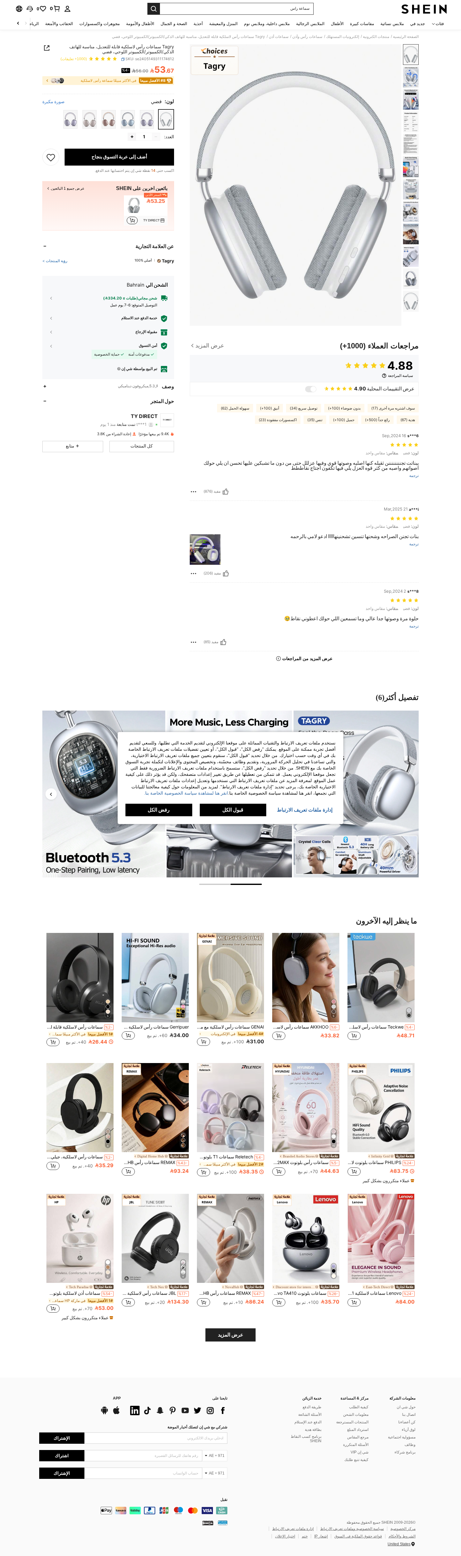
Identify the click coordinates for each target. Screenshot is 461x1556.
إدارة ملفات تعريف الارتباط (293, 1529)
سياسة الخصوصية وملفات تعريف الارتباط (352, 1529)
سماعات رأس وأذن (307, 36)
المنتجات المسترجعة (352, 1422)
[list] (177, 1410)
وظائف (410, 1444)
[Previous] (51, 794)
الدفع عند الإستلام (307, 1422)
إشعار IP (321, 1536)
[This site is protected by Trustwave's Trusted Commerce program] (222, 1523)
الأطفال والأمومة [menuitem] (140, 23)
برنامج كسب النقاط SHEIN (306, 1438)
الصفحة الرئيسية (406, 36)
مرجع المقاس (357, 1437)
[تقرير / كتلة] (193, 491)
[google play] (104, 1413)
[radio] (166, 119)
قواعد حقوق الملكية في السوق (358, 1536)
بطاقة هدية (313, 1429)
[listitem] (145, 210)
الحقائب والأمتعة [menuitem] (59, 23)
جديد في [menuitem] (417, 23)
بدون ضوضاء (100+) (344, 408)
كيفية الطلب (358, 1407)
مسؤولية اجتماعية (402, 1437)
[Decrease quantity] (156, 136)
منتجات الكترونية (376, 36)
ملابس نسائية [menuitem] (392, 23)
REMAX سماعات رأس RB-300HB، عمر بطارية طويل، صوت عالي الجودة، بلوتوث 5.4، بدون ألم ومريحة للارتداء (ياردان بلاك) (155, 1162)
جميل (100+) (343, 420)
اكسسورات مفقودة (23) (278, 420)
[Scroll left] (26, 24)
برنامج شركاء (405, 1452)
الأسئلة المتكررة (355, 1444)
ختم (305, 1536)
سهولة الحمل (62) (235, 408)
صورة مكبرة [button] (53, 101)
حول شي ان (406, 1407)
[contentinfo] (133, 1510)
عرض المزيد (230, 1334)
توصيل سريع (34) (303, 408)
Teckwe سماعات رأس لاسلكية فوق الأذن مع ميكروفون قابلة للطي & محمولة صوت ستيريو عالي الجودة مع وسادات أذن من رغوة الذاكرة (380, 1026)
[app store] (116, 1413)
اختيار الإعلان (285, 1536)
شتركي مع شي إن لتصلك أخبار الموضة (197, 1427)
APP (117, 1398)
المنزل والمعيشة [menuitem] (223, 23)
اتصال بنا (409, 1414)
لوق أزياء (409, 1429)
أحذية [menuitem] (198, 23)
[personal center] (67, 9)
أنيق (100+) (269, 408)
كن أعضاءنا (407, 1422)
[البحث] (153, 9)
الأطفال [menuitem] (337, 23)
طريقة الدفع (312, 1407)
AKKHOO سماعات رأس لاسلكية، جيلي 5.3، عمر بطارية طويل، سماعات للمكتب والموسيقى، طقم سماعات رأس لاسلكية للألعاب (305, 1026)
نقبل (223, 1500)
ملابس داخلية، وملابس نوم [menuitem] (267, 23)
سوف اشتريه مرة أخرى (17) (393, 408)
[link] (55, 8)
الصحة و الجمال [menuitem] (174, 23)
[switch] (310, 389)
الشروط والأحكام (402, 1536)
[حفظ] (50, 157)
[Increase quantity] (132, 136)
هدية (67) (407, 420)
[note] (388, 1181)
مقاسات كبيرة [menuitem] (362, 23)
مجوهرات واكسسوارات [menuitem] (99, 23)
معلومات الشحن (355, 1414)
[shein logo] (424, 9)
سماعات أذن (279, 36)
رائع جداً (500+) (377, 420)
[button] (30, 9)
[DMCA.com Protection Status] (207, 1523)
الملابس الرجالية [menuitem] (310, 23)
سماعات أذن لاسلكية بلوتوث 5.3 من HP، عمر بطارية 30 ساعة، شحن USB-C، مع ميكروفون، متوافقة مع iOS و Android (79, 1293)
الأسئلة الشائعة (309, 1414)
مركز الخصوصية (403, 1529)
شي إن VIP (359, 1452)
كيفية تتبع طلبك (356, 1460)
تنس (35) (314, 420)
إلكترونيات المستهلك (342, 36)
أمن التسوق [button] (148, 345)
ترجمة (414, 476)
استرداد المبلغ (357, 1429)
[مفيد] (225, 491)
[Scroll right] (18, 24)
